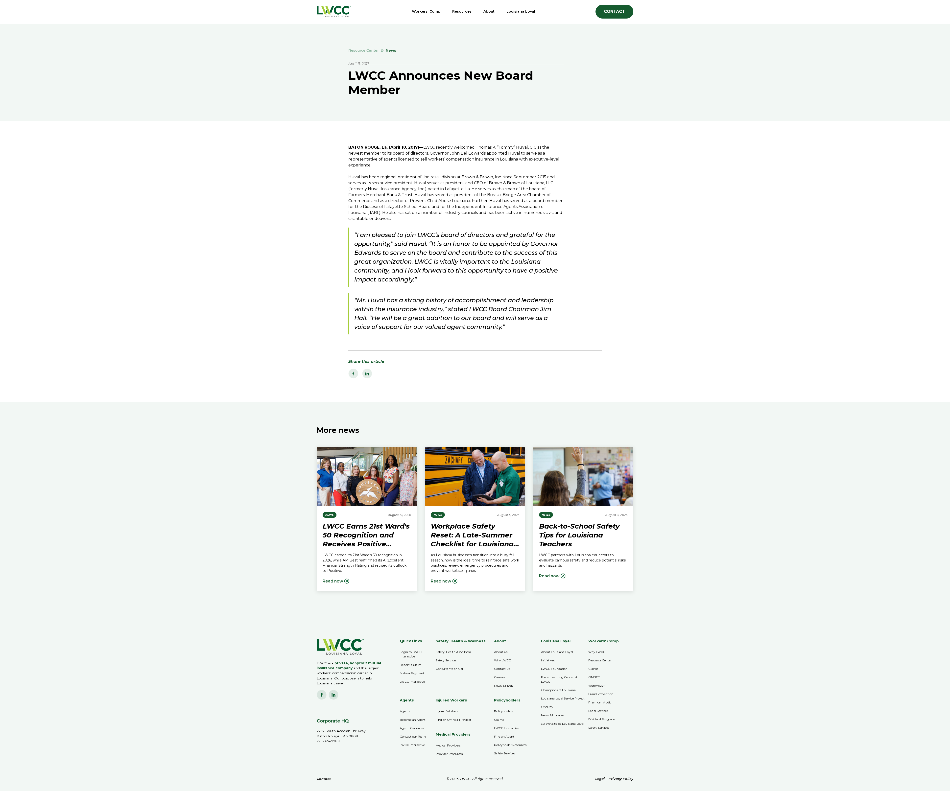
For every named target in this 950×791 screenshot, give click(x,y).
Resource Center (363, 50)
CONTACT (614, 11)
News (391, 50)
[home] (334, 11)
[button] (426, 11)
